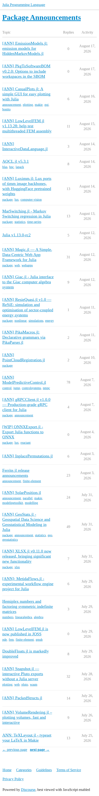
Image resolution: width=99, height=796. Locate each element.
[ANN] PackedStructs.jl (22, 698)
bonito (6, 109)
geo (50, 535)
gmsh (39, 639)
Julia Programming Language (23, 5)
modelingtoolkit (12, 503)
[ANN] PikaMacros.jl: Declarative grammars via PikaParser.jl (23, 337)
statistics (20, 222)
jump (16, 388)
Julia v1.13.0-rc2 (16, 235)
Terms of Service (68, 770)
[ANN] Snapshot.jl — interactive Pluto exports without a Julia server (22, 673)
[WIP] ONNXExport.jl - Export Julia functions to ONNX (23, 432)
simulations (36, 320)
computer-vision (31, 199)
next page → (40, 750)
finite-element (32, 481)
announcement (11, 104)
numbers (7, 617)
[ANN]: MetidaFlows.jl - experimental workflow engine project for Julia (27, 583)
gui (46, 104)
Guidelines (44, 770)
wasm (33, 684)
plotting (28, 104)
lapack (20, 167)
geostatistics (10, 539)
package (7, 199)
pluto (24, 684)
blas (4, 167)
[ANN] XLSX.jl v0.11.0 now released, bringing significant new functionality (26, 556)
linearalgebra (23, 617)
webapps (27, 265)
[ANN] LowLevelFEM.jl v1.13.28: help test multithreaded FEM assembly (27, 126)
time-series (34, 222)
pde (4, 639)
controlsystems (31, 388)
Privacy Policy (13, 779)
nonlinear (21, 320)
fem (11, 639)
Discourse (28, 790)
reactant (25, 442)
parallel (27, 498)
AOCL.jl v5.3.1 (15, 161)
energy (49, 320)
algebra (38, 617)
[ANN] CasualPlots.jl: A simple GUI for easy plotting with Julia (26, 94)
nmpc (46, 388)
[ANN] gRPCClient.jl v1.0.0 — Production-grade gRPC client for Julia (26, 404)
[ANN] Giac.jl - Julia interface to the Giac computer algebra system (28, 282)
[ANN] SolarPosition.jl (21, 492)
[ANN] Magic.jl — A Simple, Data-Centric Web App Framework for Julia (27, 254)
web (17, 265)
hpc (11, 167)
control (7, 388)
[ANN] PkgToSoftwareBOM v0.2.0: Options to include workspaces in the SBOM (26, 71)
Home (7, 770)
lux (17, 199)
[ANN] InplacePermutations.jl (27, 456)
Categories (24, 770)
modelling (31, 503)
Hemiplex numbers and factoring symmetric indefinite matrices (27, 606)
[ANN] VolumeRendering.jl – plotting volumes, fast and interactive (27, 717)
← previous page (14, 750)
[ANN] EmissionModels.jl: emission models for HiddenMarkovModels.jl (25, 48)
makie (39, 104)
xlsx (17, 567)
